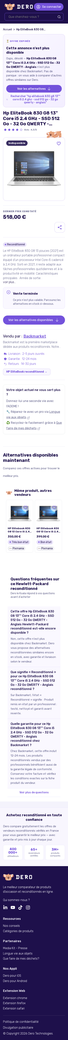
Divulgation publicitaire (18, 1027)
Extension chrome (15, 998)
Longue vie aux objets (17, 953)
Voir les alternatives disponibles (30, 320)
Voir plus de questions (34, 792)
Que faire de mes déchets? (21, 958)
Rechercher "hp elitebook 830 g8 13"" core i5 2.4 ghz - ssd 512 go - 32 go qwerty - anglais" (35, 99)
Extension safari (14, 1008)
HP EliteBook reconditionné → (26, 371)
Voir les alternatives (31, 88)
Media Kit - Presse (15, 948)
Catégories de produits (18, 931)
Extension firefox (14, 1003)
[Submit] (59, 17)
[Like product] (59, 143)
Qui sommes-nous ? (16, 900)
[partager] (59, 227)
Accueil (7, 29)
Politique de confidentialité (21, 1022)
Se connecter (51, 7)
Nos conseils (11, 926)
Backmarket (34, 336)
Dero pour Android (15, 981)
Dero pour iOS (12, 975)
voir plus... (9, 282)
